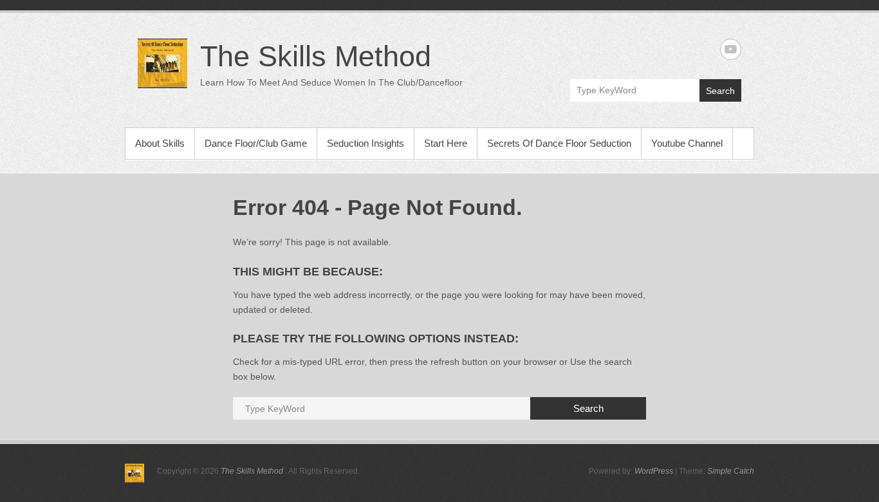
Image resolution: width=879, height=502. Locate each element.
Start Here (445, 143)
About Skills (160, 143)
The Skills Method (315, 56)
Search (720, 91)
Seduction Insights (365, 143)
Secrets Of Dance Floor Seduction (559, 143)
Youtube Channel (687, 143)
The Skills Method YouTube (730, 49)
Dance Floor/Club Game (256, 143)
